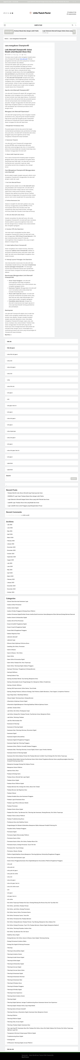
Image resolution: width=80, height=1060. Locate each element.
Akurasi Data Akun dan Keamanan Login (17, 601)
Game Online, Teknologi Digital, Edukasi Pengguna (20, 666)
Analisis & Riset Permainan (14, 604)
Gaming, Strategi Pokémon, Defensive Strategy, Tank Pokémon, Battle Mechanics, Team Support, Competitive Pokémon (38, 691)
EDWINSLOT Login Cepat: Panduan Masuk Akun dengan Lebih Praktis (26, 496)
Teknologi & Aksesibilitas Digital (15, 951)
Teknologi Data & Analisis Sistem (16, 996)
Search (8, 475)
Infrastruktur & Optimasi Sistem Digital (17, 701)
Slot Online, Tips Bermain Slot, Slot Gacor (18, 931)
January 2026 (10, 544)
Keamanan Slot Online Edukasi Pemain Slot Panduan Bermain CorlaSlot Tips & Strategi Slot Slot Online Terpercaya (37, 756)
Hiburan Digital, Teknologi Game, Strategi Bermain (20, 698)
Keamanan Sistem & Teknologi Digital (17, 752)
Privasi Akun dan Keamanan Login (16, 857)
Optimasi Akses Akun (13, 770)
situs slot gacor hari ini (13, 450)
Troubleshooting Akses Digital (15, 1036)
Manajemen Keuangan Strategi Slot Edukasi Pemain (20, 764)
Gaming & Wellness (12, 672)
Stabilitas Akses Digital (13, 935)
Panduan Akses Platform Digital (15, 783)
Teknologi (9, 947)
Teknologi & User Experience (14, 993)
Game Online (10, 656)
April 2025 (9, 573)
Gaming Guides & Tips (13, 675)
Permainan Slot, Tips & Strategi (15, 848)
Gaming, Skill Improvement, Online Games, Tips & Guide (21, 688)
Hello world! (26, 515)
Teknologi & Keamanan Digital (15, 973)
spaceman (10, 463)
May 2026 (9, 531)
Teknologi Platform (12, 1015)
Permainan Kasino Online (13, 838)
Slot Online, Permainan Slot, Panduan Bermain (19, 918)
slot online (10, 899)
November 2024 (11, 589)
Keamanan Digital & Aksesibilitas (16, 736)
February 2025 (11, 579)
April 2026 (9, 534)
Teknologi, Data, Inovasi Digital (15, 1021)
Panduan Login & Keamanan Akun (16, 799)
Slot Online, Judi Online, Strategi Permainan (18, 909)
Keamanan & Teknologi (13, 723)
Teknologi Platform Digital (14, 1018)
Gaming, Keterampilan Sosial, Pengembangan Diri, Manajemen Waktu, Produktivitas (29, 682)
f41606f (8, 54)
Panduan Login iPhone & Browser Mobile (17, 803)
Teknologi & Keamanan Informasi (16, 976)
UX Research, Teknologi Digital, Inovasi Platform (19, 1043)
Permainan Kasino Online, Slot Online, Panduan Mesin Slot (22, 841)
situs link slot (10, 386)
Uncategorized (11, 1039)
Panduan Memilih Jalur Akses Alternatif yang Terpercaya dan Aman (25, 493)
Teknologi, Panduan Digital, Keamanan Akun (18, 1025)
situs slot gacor (11, 367)
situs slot (9, 360)
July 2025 (9, 563)
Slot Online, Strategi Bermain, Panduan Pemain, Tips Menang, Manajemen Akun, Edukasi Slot (31, 922)
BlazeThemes (25, 1057)
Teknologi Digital (11, 999)
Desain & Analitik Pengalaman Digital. (17, 624)
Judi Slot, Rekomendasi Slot (14, 720)
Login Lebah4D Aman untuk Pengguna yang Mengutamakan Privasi (25, 506)
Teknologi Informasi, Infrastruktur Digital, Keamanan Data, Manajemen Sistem (27, 1012)
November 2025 (11, 550)
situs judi (9, 864)
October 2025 (10, 553)
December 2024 (11, 586)
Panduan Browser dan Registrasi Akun (17, 790)
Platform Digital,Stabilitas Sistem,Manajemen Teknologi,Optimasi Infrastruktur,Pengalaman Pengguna (33, 854)
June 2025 (10, 566)
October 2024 (10, 592)
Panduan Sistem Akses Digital (15, 809)
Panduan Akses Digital (13, 780)
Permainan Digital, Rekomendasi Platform (18, 835)
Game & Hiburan (11, 649)
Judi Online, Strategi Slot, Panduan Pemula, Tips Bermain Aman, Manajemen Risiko (28, 714)
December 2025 (11, 547)
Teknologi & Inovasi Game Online (15, 970)
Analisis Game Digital (13, 608)
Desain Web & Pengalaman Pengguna (17, 630)
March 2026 (10, 537)
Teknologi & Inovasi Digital (14, 967)
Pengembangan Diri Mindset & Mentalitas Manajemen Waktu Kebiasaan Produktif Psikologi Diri (32, 825)
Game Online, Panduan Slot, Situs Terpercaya (19, 662)
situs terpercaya (11, 431)
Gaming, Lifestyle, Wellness (14, 685)
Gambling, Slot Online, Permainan (16, 646)
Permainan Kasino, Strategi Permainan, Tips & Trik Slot (21, 844)
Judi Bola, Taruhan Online (13, 707)
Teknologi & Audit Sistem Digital (15, 957)
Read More (7, 335)
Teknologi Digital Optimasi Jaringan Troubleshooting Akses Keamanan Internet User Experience (32, 1002)
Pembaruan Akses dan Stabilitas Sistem (17, 822)
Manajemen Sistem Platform (14, 767)
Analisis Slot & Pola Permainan (15, 620)
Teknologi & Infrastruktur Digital (15, 964)
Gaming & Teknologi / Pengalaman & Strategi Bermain (21, 669)
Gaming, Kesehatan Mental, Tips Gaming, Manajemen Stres (22, 678)
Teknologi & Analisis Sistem (14, 954)
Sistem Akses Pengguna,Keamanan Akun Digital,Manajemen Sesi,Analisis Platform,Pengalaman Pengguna (34, 860)
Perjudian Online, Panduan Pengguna (16, 828)
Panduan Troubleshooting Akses (15, 819)
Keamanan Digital (11, 733)
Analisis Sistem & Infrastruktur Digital (17, 617)
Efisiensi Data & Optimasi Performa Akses (18, 643)
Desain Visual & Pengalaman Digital (16, 627)
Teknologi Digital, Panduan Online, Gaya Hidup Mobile (21, 1005)
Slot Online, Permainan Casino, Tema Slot (18, 915)
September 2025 (11, 557)
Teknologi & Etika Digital (13, 960)
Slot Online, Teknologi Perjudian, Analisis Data (19, 928)
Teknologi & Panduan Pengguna (15, 986)
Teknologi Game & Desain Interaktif (16, 1009)
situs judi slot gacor (12, 870)
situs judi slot (10, 867)
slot (8, 399)
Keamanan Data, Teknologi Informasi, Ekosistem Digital (21, 730)
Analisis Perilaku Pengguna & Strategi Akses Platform (21, 611)
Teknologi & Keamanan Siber (14, 980)
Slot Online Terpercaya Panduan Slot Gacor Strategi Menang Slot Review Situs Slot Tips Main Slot (32, 902)
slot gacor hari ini (11, 405)
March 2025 (10, 576)
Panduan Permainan (12, 806)
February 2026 (11, 540)
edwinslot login (11, 640)
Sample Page (38, 25)
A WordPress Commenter (14, 515)
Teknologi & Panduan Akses (14, 983)
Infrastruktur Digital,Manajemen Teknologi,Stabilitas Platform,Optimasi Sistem (27, 704)
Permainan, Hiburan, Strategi (14, 851)
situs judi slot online (12, 873)
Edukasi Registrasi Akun (13, 633)
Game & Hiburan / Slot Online (14, 653)
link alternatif (24, 59)
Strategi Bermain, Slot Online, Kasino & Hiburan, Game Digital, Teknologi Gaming (28, 938)
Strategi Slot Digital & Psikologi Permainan (18, 944)
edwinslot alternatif (12, 637)
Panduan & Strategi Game (13, 774)
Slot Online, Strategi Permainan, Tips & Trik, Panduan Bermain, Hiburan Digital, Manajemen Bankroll (33, 925)
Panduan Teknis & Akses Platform (16, 815)
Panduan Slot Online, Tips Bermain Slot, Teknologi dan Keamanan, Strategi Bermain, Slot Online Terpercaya (35, 812)
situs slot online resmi (13, 886)
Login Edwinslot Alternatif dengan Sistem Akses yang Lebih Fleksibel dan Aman (49, 31)
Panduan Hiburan (11, 793)
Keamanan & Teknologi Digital (15, 727)
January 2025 (10, 582)
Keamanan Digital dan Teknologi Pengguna (18, 743)
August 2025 (10, 560)
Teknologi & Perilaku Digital (14, 989)
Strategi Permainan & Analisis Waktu (16, 941)
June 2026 (10, 528)
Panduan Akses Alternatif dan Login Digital (18, 777)
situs (8, 380)
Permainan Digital (11, 831)
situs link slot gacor (12, 354)
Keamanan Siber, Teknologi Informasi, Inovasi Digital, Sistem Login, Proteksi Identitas (29, 749)
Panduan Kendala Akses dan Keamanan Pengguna (20, 796)
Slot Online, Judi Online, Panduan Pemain (18, 906)
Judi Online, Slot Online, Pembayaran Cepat (18, 711)
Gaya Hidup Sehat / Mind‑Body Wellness (17, 694)
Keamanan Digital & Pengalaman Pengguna (18, 740)
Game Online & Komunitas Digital (16, 659)
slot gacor (10, 392)
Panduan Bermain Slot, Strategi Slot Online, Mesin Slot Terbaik (23, 786)
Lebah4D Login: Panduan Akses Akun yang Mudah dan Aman (53, 1)
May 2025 (9, 569)
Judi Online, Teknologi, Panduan (15, 717)
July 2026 (9, 524)
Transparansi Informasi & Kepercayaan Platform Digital (21, 1033)
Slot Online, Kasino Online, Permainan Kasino (19, 912)
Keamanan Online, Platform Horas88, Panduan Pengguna (22, 746)
